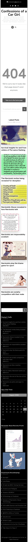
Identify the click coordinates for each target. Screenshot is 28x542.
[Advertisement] (14, 48)
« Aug (3, 419)
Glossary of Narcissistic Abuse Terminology (12, 501)
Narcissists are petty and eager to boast (13, 383)
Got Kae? (5, 477)
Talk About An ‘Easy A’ (10, 528)
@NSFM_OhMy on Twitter (11, 513)
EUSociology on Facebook (11, 496)
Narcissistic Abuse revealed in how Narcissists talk (13, 208)
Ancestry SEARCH (8, 492)
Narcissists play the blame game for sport (12, 264)
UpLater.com (7, 517)
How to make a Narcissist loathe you (14, 371)
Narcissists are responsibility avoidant (13, 235)
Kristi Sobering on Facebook (11, 509)
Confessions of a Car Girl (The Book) (14, 524)
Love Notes (6, 481)
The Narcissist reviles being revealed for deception (12, 179)
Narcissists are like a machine (11, 365)
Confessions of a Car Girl (14, 13)
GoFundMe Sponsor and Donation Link (14, 505)
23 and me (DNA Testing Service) (13, 485)
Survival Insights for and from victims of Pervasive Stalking (13, 149)
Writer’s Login (7, 520)
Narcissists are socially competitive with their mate (12, 293)
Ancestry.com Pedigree (10, 489)
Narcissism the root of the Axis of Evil (14, 376)
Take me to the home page (14, 100)
